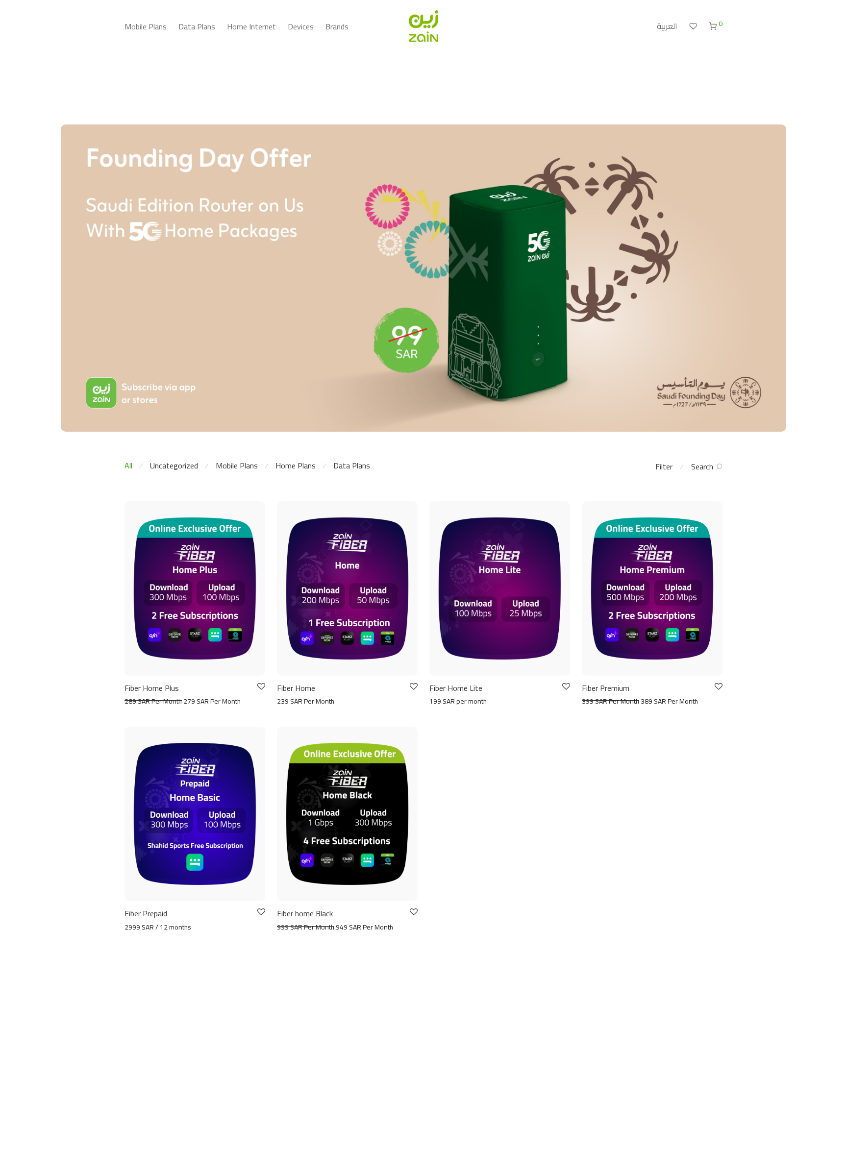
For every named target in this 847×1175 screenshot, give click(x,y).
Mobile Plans (146, 26)
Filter (664, 466)
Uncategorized (174, 465)
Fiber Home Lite (455, 688)
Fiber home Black (305, 913)
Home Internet (251, 26)
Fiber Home (296, 688)
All (128, 465)
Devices (301, 26)
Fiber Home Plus (152, 688)
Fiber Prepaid (146, 913)
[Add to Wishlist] (260, 687)
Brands (337, 26)
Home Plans (295, 465)
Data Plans (196, 26)
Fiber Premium (605, 688)
